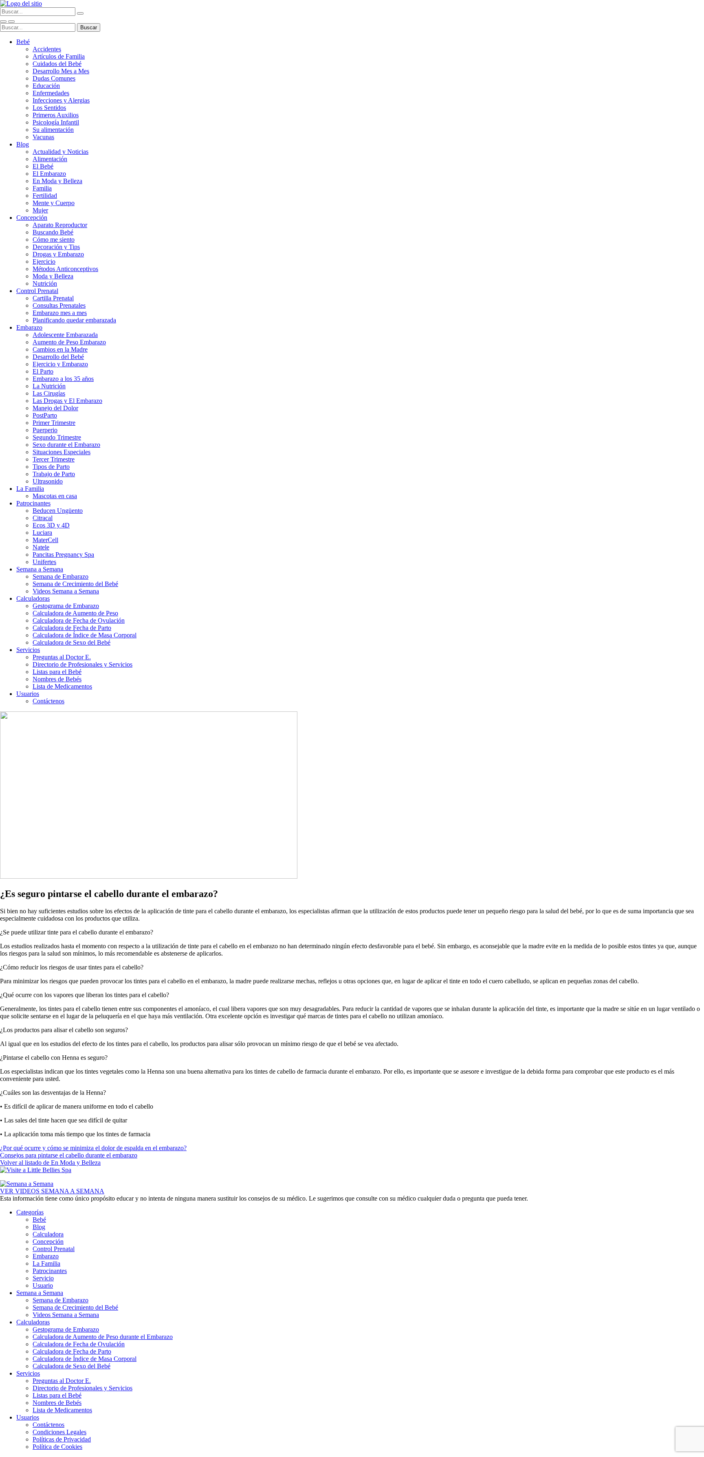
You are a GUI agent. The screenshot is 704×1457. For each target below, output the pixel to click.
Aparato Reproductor (60, 224)
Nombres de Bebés (57, 679)
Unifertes (44, 561)
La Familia (30, 488)
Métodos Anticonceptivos (65, 268)
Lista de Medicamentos (62, 686)
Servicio (43, 1278)
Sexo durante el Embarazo (66, 444)
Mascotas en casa (55, 495)
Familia (42, 188)
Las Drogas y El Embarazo (67, 400)
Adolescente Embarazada (65, 334)
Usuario (43, 1285)
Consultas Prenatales (59, 305)
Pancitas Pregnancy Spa (63, 554)
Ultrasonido (48, 481)
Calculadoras (33, 598)
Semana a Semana (39, 569)
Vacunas (43, 136)
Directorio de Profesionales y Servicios (82, 664)
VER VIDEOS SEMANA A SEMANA (52, 1191)
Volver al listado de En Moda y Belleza (50, 1162)
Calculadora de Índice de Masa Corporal (84, 635)
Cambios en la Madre (60, 349)
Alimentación (50, 158)
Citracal (43, 517)
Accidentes (47, 49)
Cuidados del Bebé (57, 63)
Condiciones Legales (59, 1432)
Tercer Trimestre (54, 459)
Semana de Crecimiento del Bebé (75, 583)
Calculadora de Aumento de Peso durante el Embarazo (103, 1336)
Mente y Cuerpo (54, 202)
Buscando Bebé (53, 232)
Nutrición (45, 283)
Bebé (23, 41)
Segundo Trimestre (57, 437)
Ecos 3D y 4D (51, 525)
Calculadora (48, 1234)
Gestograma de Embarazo (66, 605)
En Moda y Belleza (57, 180)
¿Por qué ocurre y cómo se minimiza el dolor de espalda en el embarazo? (93, 1147)
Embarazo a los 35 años (63, 378)
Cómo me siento (54, 239)
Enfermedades (51, 93)
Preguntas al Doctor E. (62, 657)
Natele (41, 547)
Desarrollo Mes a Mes (61, 71)
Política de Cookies (57, 1446)
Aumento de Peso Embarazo (69, 342)
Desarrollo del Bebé (58, 356)
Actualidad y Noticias (60, 151)
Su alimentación (53, 129)
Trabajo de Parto (54, 473)
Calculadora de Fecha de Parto (72, 627)
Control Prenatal (37, 290)
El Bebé (43, 166)
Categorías (30, 1212)
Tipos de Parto (51, 466)
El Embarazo (49, 173)
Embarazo (29, 327)
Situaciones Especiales (61, 451)
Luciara (42, 532)
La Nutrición (49, 386)
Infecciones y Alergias (61, 100)
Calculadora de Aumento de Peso (75, 613)
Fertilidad (45, 195)
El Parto (43, 371)
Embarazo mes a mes (60, 312)
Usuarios (27, 693)
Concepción (31, 217)
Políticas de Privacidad (62, 1439)
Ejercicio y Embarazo (60, 364)
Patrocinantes (33, 503)
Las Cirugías (49, 393)
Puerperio (45, 430)
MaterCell (45, 539)
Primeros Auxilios (56, 115)
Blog (22, 144)
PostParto (45, 415)
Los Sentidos (49, 107)
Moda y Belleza (53, 276)
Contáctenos (48, 701)
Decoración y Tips (56, 246)
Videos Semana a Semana (66, 591)
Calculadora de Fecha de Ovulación (79, 620)
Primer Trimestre (54, 422)
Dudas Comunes (54, 78)
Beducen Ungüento (58, 510)
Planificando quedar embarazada (74, 320)
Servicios (28, 649)
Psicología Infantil (56, 122)
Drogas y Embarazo (58, 254)
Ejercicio (44, 261)
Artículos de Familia (59, 56)
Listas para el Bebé (57, 671)
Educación (46, 85)
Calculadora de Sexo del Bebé (71, 642)
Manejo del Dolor (55, 408)
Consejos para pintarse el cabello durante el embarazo (68, 1155)
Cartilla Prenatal (53, 298)
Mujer (40, 210)
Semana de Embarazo (60, 576)
